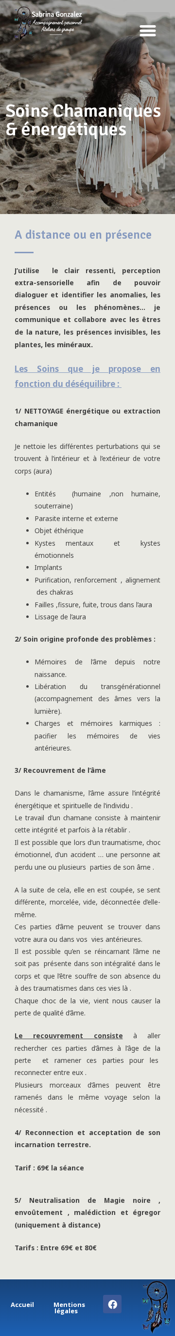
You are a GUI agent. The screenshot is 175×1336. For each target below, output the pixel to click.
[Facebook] (112, 1304)
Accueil (22, 1304)
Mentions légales (69, 1307)
